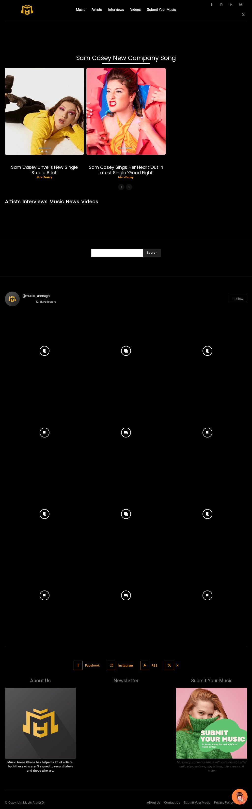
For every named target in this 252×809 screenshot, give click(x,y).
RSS (155, 665)
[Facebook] (211, 5)
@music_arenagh (36, 295)
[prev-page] (121, 187)
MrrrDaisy (44, 177)
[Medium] (241, 5)
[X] (243, 14)
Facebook (92, 665)
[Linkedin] (231, 5)
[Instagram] (221, 5)
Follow (238, 298)
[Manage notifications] (242, 800)
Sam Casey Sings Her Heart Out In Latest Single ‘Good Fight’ (126, 170)
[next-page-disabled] (129, 187)
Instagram (125, 665)
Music (44, 151)
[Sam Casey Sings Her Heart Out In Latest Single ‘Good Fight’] (125, 111)
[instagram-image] (44, 349)
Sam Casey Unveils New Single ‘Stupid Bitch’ (44, 170)
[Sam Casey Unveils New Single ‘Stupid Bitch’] (44, 111)
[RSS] (144, 665)
